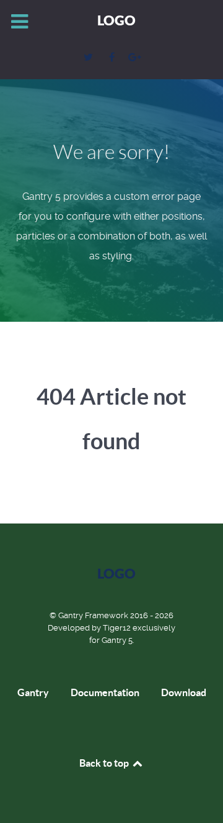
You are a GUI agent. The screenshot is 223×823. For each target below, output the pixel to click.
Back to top (105, 763)
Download (183, 692)
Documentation (105, 692)
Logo (116, 20)
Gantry (33, 692)
